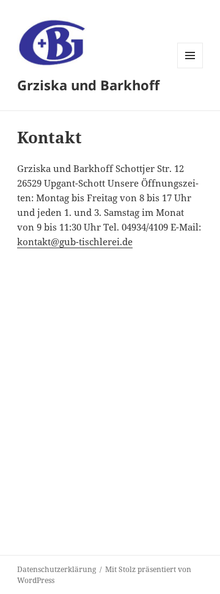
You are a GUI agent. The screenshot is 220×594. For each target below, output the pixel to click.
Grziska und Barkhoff (88, 85)
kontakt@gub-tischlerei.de (75, 241)
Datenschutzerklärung (56, 569)
